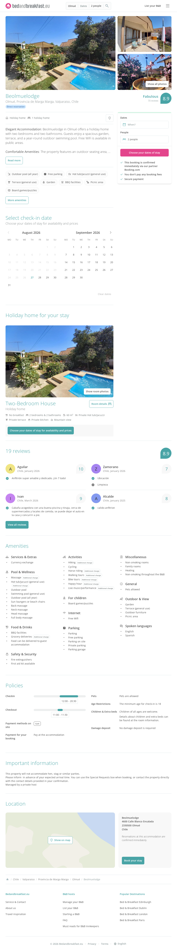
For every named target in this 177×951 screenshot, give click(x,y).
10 (9, 262)
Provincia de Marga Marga (35, 101)
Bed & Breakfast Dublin (133, 908)
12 (24, 262)
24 (9, 277)
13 (32, 262)
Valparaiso (62, 101)
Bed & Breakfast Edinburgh (135, 902)
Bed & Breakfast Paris (132, 920)
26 (24, 277)
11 (17, 262)
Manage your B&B (73, 902)
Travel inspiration (16, 914)
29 (47, 277)
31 (9, 285)
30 (55, 277)
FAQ (65, 920)
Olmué (72, 6)
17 (9, 269)
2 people (96, 5)
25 (17, 277)
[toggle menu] (168, 6)
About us (11, 908)
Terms (104, 943)
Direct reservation (16, 106)
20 (32, 269)
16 (55, 262)
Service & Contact (16, 902)
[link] (28, 6)
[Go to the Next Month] (110, 232)
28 (39, 277)
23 (55, 269)
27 (32, 277)
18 (17, 269)
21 (39, 269)
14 (39, 262)
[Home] (7, 879)
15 (47, 262)
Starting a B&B (71, 914)
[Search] (107, 6)
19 (24, 269)
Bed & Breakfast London (134, 914)
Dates (83, 6)
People (124, 132)
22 (47, 269)
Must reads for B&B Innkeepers (81, 926)
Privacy (92, 943)
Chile (75, 101)
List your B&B (70, 908)
